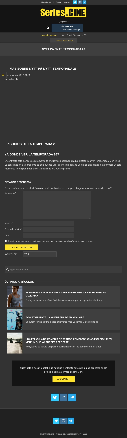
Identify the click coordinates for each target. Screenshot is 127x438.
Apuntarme (63, 379)
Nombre (9, 223)
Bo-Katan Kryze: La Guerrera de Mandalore (55, 317)
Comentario (10, 193)
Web (7, 235)
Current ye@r (11, 254)
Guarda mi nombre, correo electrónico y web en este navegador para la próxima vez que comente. (50, 241)
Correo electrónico (13, 229)
